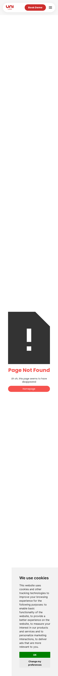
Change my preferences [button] (35, 663)
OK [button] (35, 654)
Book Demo (35, 7)
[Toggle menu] (50, 7)
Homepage (29, 388)
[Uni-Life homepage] (10, 7)
